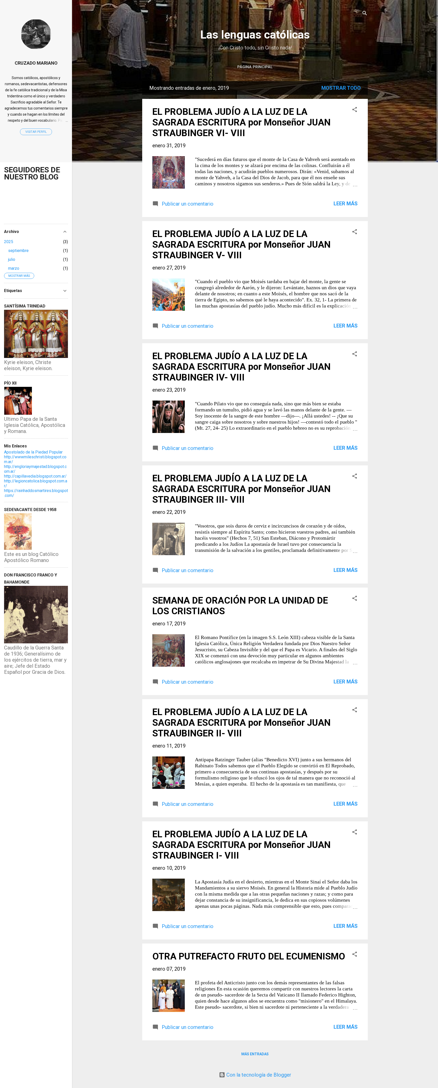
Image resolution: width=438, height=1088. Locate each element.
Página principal (255, 67)
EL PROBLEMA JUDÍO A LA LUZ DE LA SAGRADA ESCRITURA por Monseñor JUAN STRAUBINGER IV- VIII (241, 367)
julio (11, 259)
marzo (13, 268)
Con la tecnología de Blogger (258, 1075)
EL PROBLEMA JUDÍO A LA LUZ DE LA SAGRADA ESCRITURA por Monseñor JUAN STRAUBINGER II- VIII (241, 723)
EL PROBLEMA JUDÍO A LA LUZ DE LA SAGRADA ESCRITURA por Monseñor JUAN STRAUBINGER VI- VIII (241, 122)
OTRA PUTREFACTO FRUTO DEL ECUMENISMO (248, 956)
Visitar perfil (36, 132)
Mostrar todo (341, 88)
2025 (8, 241)
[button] (355, 110)
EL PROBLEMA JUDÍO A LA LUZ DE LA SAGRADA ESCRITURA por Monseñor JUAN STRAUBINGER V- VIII (241, 245)
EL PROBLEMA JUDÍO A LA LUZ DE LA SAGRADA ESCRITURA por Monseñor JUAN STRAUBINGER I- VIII (241, 845)
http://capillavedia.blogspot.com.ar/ (35, 476)
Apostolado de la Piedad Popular (33, 452)
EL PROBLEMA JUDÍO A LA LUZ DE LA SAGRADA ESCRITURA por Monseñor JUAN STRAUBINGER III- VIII (241, 489)
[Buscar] (365, 14)
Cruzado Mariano (36, 63)
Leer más (346, 204)
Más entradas (255, 1054)
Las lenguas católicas (255, 34)
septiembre (18, 250)
